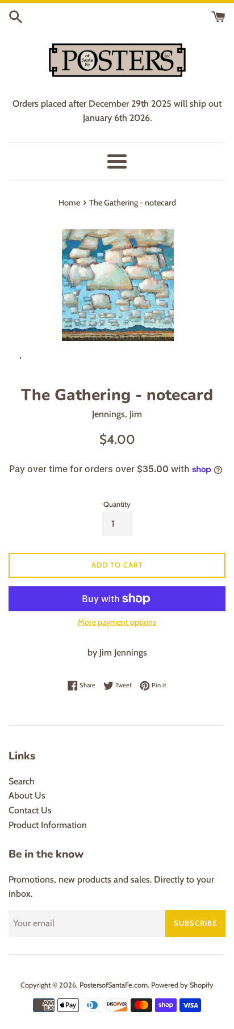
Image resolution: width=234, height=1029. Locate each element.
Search (22, 781)
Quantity (117, 504)
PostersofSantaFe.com (114, 985)
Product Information (48, 825)
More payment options (117, 622)
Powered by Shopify (182, 985)
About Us (27, 795)
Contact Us (30, 810)
